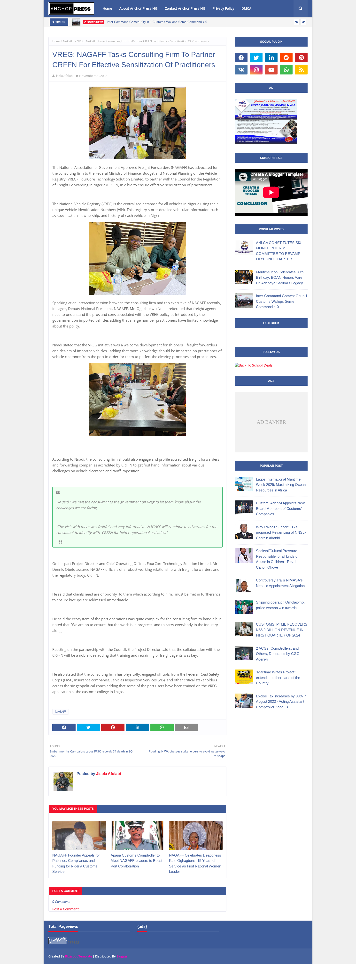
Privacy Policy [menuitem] (223, 8)
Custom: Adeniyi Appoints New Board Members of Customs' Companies (280, 508)
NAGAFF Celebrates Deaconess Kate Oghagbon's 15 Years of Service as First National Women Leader (195, 863)
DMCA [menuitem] (246, 8)
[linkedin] (271, 57)
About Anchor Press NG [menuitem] (138, 8)
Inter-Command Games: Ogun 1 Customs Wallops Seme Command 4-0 (157, 22)
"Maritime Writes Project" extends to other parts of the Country (278, 677)
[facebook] (241, 57)
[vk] (241, 69)
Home (56, 41)
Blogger (121, 956)
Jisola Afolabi (64, 76)
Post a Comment (65, 909)
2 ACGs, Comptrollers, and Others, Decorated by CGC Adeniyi (277, 653)
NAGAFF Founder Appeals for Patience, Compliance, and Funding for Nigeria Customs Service (76, 863)
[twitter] (256, 57)
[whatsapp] (286, 69)
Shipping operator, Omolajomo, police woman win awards (280, 605)
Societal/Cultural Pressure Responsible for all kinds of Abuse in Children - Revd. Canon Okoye (277, 559)
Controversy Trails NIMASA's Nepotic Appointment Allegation (280, 583)
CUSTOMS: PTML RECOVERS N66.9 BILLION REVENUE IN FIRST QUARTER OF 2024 (281, 629)
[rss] (301, 69)
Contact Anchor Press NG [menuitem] (185, 8)
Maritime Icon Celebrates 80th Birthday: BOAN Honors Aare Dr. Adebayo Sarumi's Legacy (279, 277)
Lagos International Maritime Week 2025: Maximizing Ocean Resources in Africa (281, 484)
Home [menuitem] (107, 8)
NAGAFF (68, 41)
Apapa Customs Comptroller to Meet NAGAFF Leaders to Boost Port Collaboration (136, 860)
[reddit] (286, 57)
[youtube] (271, 69)
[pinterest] (301, 57)
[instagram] (256, 69)
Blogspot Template (78, 956)
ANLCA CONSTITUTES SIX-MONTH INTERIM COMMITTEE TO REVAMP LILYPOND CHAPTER (279, 251)
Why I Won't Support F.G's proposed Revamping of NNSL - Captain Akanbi (281, 532)
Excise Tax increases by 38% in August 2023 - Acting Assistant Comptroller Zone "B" (281, 701)
